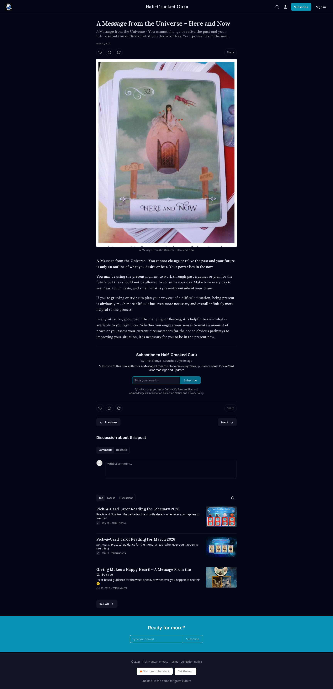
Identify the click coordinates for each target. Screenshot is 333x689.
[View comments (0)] (109, 52)
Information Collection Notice (165, 393)
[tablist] (113, 450)
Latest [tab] (111, 498)
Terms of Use (185, 389)
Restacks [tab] (121, 450)
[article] (166, 518)
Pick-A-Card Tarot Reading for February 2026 (137, 509)
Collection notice (191, 661)
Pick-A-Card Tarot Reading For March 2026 (135, 539)
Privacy (163, 661)
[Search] (277, 7)
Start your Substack (156, 671)
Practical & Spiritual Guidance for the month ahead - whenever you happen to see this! (147, 516)
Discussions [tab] (126, 498)
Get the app (185, 671)
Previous (111, 422)
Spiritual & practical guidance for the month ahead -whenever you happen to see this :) (147, 546)
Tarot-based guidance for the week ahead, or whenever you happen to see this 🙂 (148, 581)
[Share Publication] (285, 7)
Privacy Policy (195, 393)
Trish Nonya (119, 523)
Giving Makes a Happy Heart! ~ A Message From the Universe (143, 572)
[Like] (100, 52)
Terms (174, 661)
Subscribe (301, 7)
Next (224, 422)
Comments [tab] (105, 450)
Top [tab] (101, 498)
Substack (147, 681)
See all (104, 604)
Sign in (321, 7)
